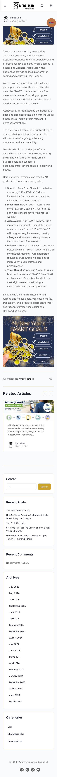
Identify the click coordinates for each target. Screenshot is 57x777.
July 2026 (14, 586)
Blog (10, 726)
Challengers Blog (16, 734)
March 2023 (15, 701)
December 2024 (17, 631)
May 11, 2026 (21, 446)
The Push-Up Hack (15, 523)
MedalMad (15, 17)
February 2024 (16, 669)
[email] (22, 770)
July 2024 (14, 644)
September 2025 (17, 606)
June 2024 (14, 650)
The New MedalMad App (18, 510)
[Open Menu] (5, 6)
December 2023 (17, 682)
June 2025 (14, 612)
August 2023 (15, 688)
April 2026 (14, 599)
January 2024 (16, 676)
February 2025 (16, 625)
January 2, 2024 (18, 21)
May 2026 (14, 593)
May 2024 (14, 656)
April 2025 (14, 618)
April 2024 (14, 663)
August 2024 (15, 637)
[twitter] (38, 770)
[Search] (42, 6)
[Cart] (51, 6)
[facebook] (27, 770)
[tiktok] (33, 770)
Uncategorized (26, 378)
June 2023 (14, 695)
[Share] (50, 379)
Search (11, 479)
